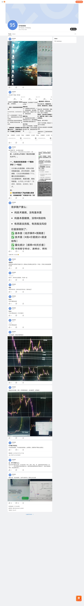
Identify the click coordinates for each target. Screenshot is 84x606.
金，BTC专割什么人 (14, 463)
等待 (10, 287)
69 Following (28, 27)
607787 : (11, 508)
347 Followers (22, 27)
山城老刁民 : (11, 254)
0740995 (14, 38)
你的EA (11, 262)
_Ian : (10, 455)
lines (10, 299)
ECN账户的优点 (13, 445)
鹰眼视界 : (11, 453)
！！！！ (11, 275)
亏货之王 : (11, 510)
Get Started (79, 1)
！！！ (10, 323)
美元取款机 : (11, 506)
